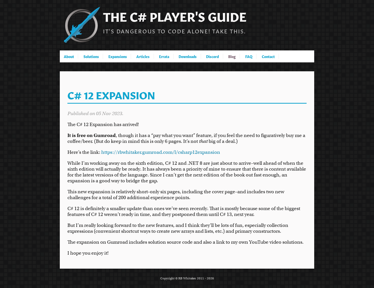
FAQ (248, 56)
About (69, 56)
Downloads (188, 56)
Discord (212, 56)
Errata (164, 56)
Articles (143, 56)
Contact (268, 56)
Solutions (91, 56)
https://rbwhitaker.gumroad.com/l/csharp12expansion (160, 152)
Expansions (117, 56)
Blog (232, 56)
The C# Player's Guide (175, 15)
